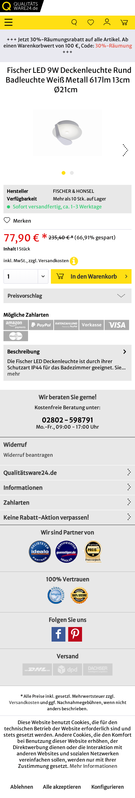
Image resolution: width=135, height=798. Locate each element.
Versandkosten (24, 702)
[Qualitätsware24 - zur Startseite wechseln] (22, 6)
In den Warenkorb (94, 276)
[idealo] (40, 551)
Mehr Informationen (93, 766)
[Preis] (93, 551)
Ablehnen (21, 787)
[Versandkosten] (74, 260)
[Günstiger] (67, 551)
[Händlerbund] (55, 595)
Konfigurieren (107, 787)
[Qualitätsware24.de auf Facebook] (58, 634)
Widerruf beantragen (28, 455)
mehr (13, 374)
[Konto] (107, 22)
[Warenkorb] (124, 22)
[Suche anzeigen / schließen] (74, 22)
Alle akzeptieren (62, 787)
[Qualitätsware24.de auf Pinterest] (75, 634)
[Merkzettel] (91, 22)
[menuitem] (10, 22)
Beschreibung (23, 352)
